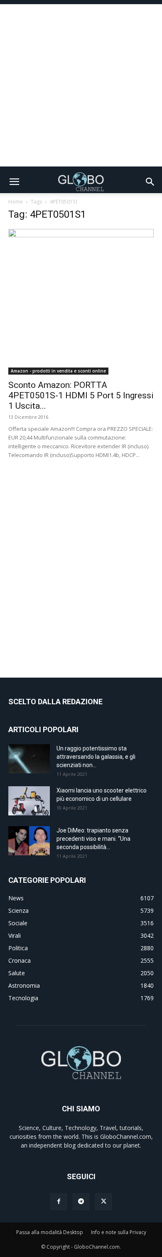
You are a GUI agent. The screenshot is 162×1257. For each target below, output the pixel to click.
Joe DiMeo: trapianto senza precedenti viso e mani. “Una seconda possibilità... (93, 838)
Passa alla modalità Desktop (49, 1232)
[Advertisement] (81, 85)
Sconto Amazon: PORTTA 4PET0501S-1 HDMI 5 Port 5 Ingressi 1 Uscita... (81, 395)
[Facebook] (58, 1201)
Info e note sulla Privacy (118, 1232)
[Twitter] (103, 1201)
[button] (14, 182)
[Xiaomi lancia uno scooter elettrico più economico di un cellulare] (29, 800)
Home (15, 201)
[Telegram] (81, 1201)
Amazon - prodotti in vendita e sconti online (58, 371)
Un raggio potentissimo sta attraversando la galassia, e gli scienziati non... (95, 756)
